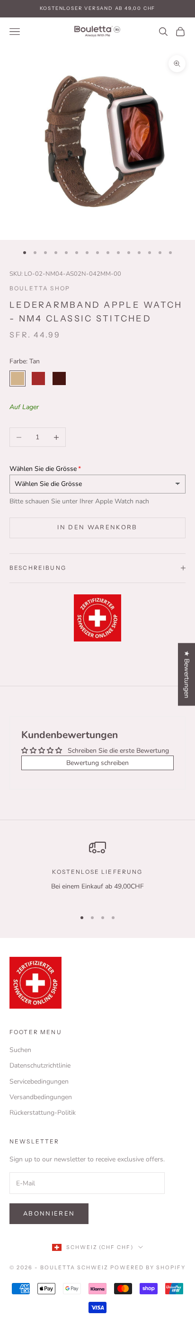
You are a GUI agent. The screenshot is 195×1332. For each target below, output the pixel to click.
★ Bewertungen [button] (186, 674)
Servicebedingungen (39, 1081)
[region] (97, 870)
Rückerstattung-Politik (42, 1112)
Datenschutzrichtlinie (40, 1065)
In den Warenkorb (97, 527)
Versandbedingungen (40, 1097)
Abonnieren (49, 1213)
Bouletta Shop (39, 288)
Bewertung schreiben (97, 762)
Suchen (20, 1049)
